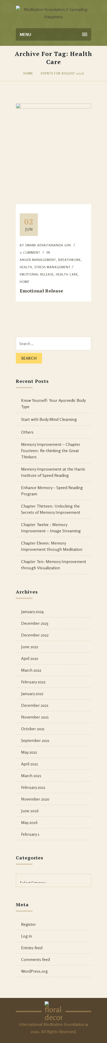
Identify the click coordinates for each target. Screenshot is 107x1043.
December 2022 (35, 635)
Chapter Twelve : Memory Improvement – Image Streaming (51, 527)
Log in (26, 936)
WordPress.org (34, 971)
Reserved (67, 1031)
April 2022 (29, 658)
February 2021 (33, 787)
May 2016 (29, 822)
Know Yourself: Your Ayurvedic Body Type (53, 403)
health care (67, 274)
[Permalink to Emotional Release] (53, 107)
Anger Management (38, 260)
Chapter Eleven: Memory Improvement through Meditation (51, 546)
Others (27, 432)
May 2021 (29, 752)
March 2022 (31, 670)
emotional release (37, 274)
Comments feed (35, 959)
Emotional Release (41, 291)
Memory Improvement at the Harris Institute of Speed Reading (53, 472)
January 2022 (32, 693)
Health (26, 267)
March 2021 (31, 775)
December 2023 (34, 623)
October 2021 (33, 728)
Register (28, 924)
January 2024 (32, 611)
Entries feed (31, 947)
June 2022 (29, 646)
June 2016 (30, 810)
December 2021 (35, 705)
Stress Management (52, 267)
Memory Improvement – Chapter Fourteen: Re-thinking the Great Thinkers (50, 450)
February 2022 (33, 681)
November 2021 (35, 717)
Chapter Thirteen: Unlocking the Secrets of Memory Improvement (50, 509)
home (24, 282)
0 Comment (30, 252)
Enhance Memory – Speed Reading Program (52, 490)
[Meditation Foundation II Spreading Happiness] (53, 13)
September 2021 (35, 740)
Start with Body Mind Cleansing (49, 419)
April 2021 (29, 763)
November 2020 (35, 799)
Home (28, 73)
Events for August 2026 (62, 73)
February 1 (30, 834)
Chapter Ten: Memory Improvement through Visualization (53, 564)
